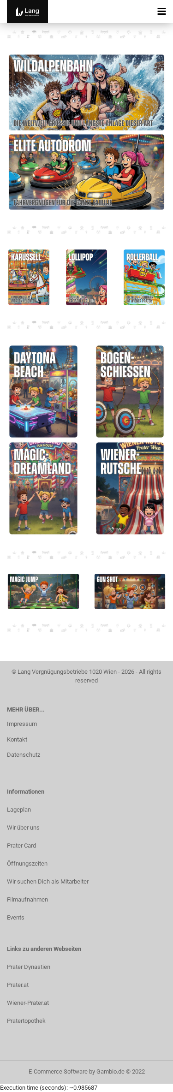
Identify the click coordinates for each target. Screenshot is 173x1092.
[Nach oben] (147, 1078)
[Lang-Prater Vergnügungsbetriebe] (24, 11)
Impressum (22, 723)
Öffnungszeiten (27, 863)
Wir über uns (23, 827)
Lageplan (19, 809)
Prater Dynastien (28, 966)
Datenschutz (23, 754)
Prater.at (18, 984)
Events (15, 917)
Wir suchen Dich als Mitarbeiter (48, 881)
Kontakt (17, 739)
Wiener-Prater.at (28, 1002)
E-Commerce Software (58, 1071)
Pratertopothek (26, 1020)
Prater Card (21, 845)
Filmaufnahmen (27, 899)
